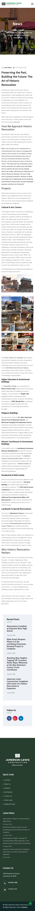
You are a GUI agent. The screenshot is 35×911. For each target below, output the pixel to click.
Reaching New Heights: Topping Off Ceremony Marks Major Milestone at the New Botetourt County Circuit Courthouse (17, 664)
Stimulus (24, 907)
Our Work (7, 780)
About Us (7, 784)
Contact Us (8, 796)
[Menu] (32, 4)
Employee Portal (9, 804)
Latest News (8, 67)
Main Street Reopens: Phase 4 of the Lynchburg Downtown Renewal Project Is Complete (16, 644)
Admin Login (8, 800)
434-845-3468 (12, 882)
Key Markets (8, 792)
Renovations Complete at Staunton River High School (17, 628)
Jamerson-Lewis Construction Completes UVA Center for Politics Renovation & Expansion (17, 684)
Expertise (7, 788)
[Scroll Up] (30, 903)
